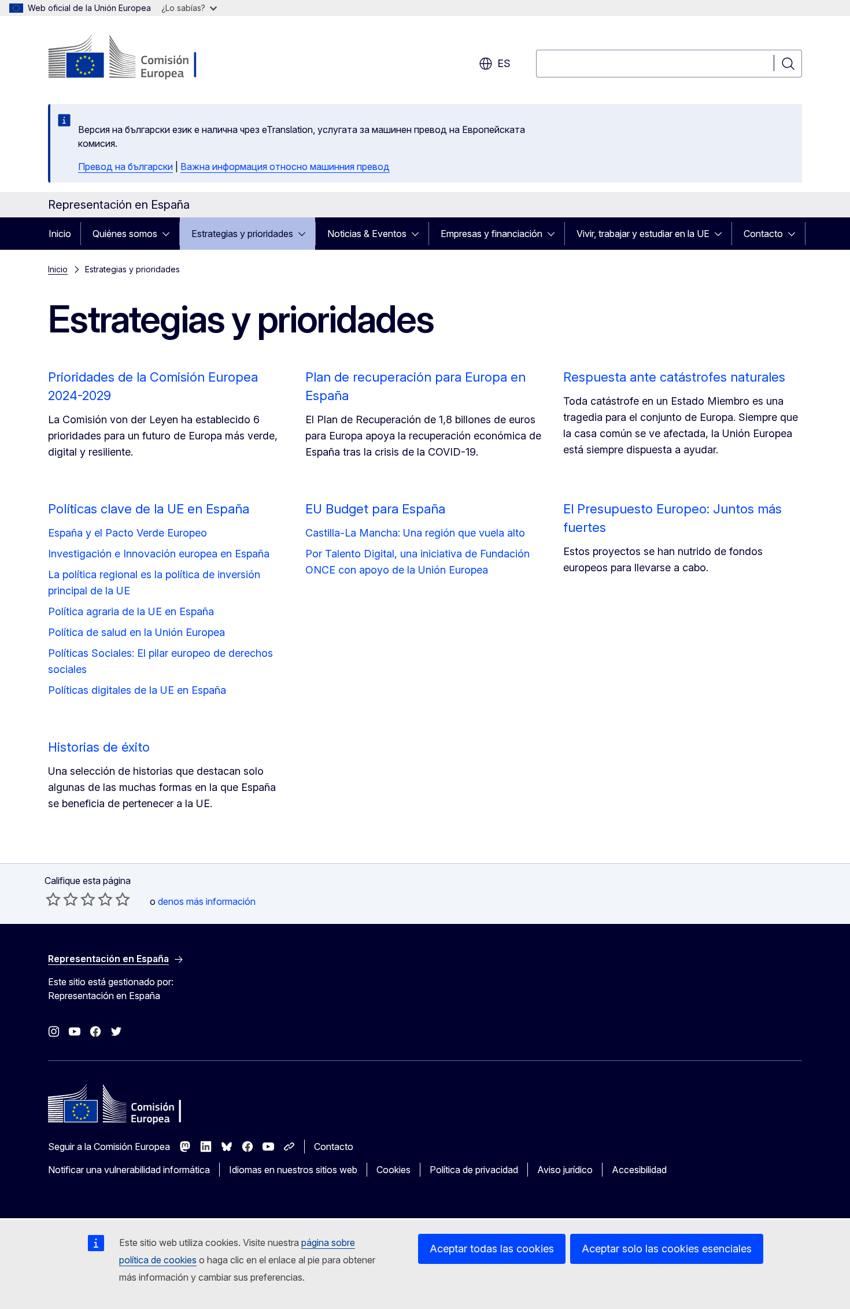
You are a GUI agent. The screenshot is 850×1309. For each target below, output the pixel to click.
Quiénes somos (125, 233)
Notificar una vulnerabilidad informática (129, 1169)
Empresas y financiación (491, 233)
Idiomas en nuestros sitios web (293, 1169)
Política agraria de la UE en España (131, 611)
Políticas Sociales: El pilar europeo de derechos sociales (160, 661)
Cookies (393, 1169)
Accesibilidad (639, 1169)
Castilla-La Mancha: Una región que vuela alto (415, 533)
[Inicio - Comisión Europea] (141, 58)
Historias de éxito (99, 747)
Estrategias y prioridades (242, 233)
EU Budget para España (375, 508)
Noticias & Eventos (366, 233)
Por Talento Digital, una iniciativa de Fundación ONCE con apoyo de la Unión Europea (417, 562)
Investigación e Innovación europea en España (158, 554)
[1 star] (53, 899)
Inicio (60, 233)
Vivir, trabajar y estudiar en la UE (642, 233)
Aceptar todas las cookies (492, 1249)
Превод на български (125, 166)
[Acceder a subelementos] (169, 233)
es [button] (504, 63)
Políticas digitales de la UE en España (137, 690)
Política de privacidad (474, 1169)
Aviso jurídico (565, 1169)
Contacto (763, 233)
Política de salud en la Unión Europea (136, 632)
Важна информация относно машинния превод (285, 166)
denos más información (207, 901)
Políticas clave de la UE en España (148, 508)
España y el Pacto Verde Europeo (127, 533)
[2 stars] (62, 899)
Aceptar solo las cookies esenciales (667, 1249)
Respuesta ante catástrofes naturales (674, 376)
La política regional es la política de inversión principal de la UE (154, 582)
